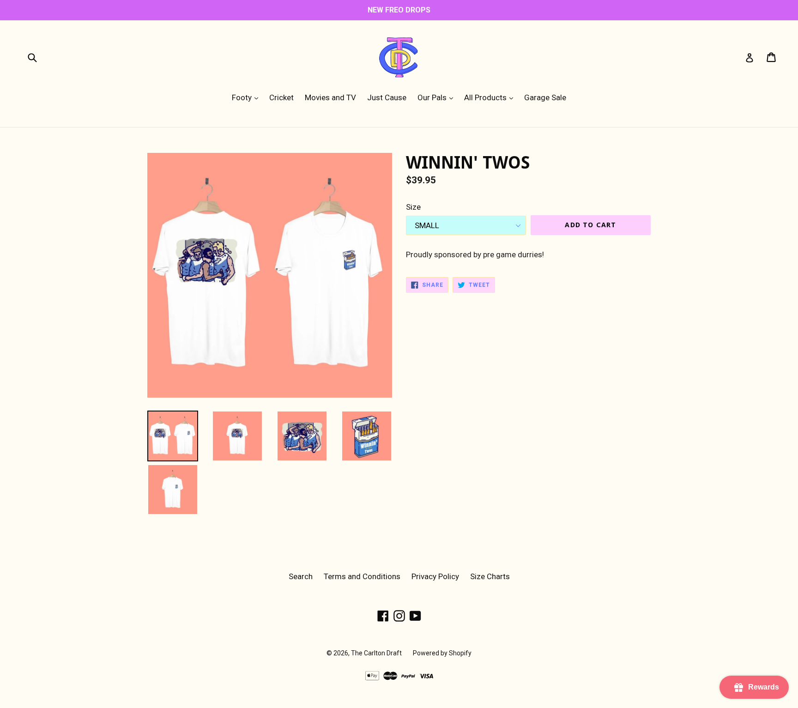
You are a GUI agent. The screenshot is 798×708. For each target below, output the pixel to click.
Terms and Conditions (362, 576)
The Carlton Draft (376, 653)
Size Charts (490, 576)
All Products (491, 97)
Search (301, 576)
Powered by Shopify (442, 653)
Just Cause (386, 97)
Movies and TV (330, 97)
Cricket (281, 97)
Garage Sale (545, 97)
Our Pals (437, 97)
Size (413, 207)
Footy (247, 97)
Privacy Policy (435, 576)
